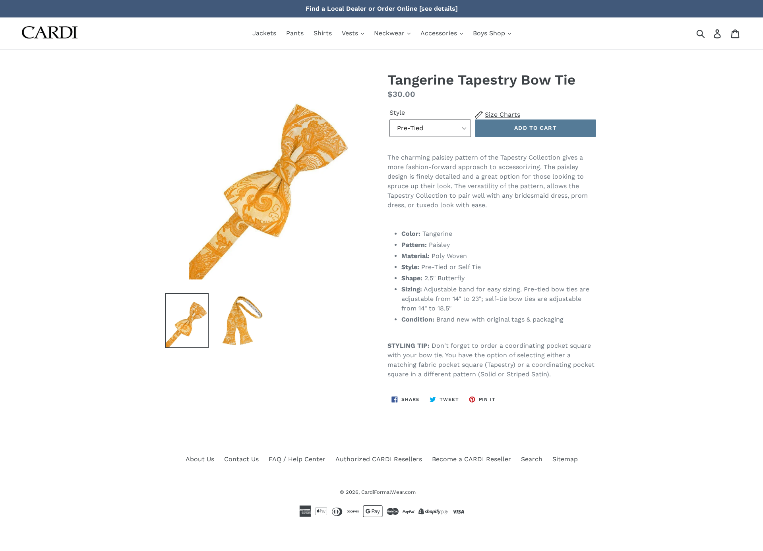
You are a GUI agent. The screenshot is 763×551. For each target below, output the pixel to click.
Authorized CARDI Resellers (378, 459)
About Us (200, 459)
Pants (295, 33)
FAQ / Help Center (297, 459)
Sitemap (565, 459)
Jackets (264, 33)
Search (531, 459)
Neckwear (390, 33)
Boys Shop (490, 33)
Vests (351, 33)
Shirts (323, 33)
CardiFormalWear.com (388, 492)
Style (397, 112)
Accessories (439, 33)
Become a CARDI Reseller (471, 459)
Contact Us (241, 459)
